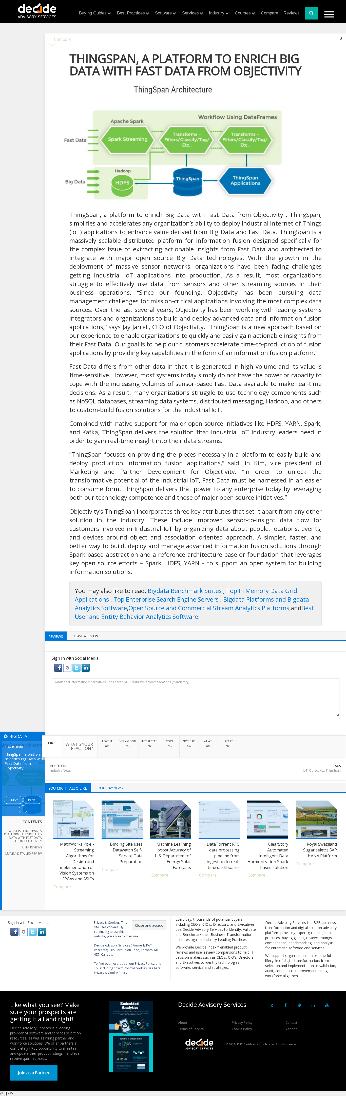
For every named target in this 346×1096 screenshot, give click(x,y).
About (182, 1022)
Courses (243, 13)
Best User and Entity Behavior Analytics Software (194, 612)
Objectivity (316, 770)
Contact (291, 1022)
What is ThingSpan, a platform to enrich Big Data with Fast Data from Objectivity (23, 836)
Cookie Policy (242, 1029)
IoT (305, 770)
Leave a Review (86, 636)
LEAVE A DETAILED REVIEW (23, 853)
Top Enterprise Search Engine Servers (166, 599)
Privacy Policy (242, 1022)
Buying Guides (93, 13)
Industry (216, 13)
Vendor (291, 1029)
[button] (58, 667)
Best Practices (131, 13)
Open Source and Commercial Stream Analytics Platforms (208, 608)
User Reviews (32, 847)
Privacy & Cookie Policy (110, 973)
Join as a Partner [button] (34, 1072)
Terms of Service (191, 1029)
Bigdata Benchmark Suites (185, 590)
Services (190, 13)
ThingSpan (333, 770)
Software (163, 13)
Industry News (60, 770)
